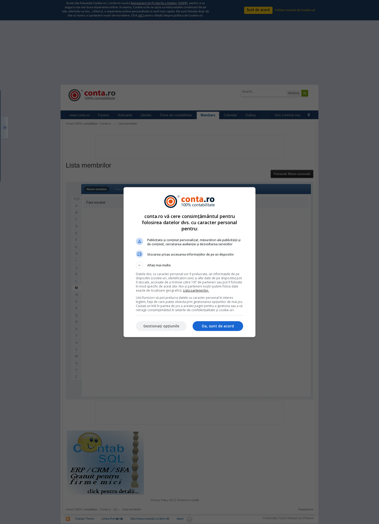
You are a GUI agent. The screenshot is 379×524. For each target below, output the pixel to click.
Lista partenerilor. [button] (196, 290)
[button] (189, 265)
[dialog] (189, 262)
